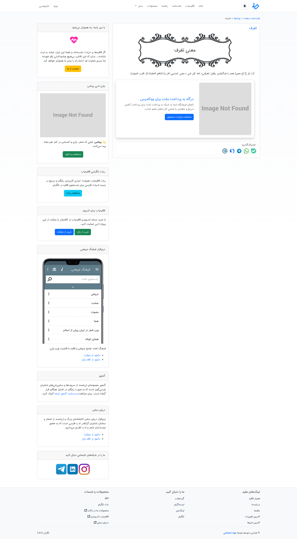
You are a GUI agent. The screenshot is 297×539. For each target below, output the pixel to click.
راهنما (165, 6)
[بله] (253, 151)
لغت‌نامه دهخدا (251, 18)
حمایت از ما (73, 69)
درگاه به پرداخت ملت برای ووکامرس (167, 99)
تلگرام (181, 517)
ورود (55, 6)
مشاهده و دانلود (73, 154)
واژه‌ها (237, 18)
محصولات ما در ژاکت (98, 511)
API (107, 499)
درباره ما (256, 505)
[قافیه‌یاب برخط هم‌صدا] (255, 6)
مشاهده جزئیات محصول (179, 117)
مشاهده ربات (73, 193)
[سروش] (231, 151)
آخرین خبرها (253, 523)
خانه (201, 6)
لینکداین (180, 511)
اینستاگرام (179, 505)
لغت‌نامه (176, 6)
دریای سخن (102, 523)
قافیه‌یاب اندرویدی (99, 517)
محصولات (152, 6)
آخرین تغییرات (252, 517)
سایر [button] (140, 6)
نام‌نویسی (44, 6)
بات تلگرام (103, 505)
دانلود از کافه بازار (91, 360)
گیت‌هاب (179, 499)
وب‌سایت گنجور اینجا (66, 394)
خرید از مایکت (64, 232)
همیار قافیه (254, 499)
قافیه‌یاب (189, 6)
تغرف (253, 28)
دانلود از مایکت (92, 355)
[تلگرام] (238, 151)
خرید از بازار (83, 232)
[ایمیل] (225, 151)
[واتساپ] (246, 151)
